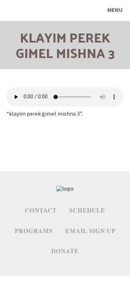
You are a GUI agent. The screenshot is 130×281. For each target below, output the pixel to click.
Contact (41, 210)
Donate (65, 251)
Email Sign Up (90, 231)
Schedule (87, 210)
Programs (34, 231)
